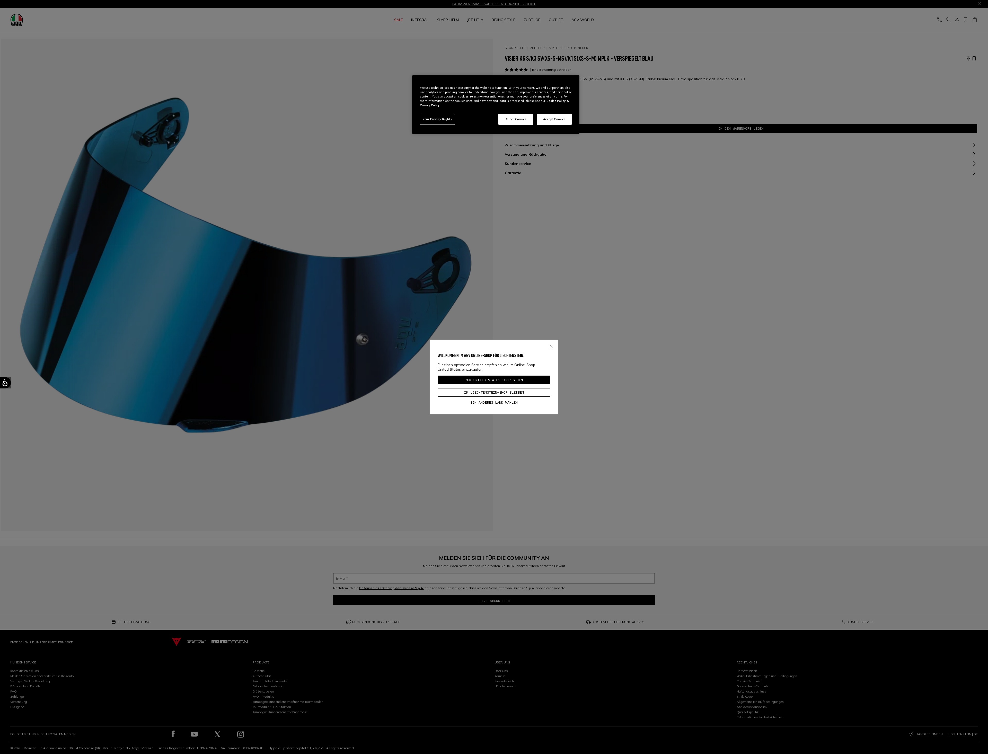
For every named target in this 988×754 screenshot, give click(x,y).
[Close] (551, 345)
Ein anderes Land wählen (494, 402)
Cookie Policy (556, 101)
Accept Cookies (554, 119)
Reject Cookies (516, 119)
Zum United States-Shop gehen (494, 380)
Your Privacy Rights (437, 119)
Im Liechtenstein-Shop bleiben (494, 392)
